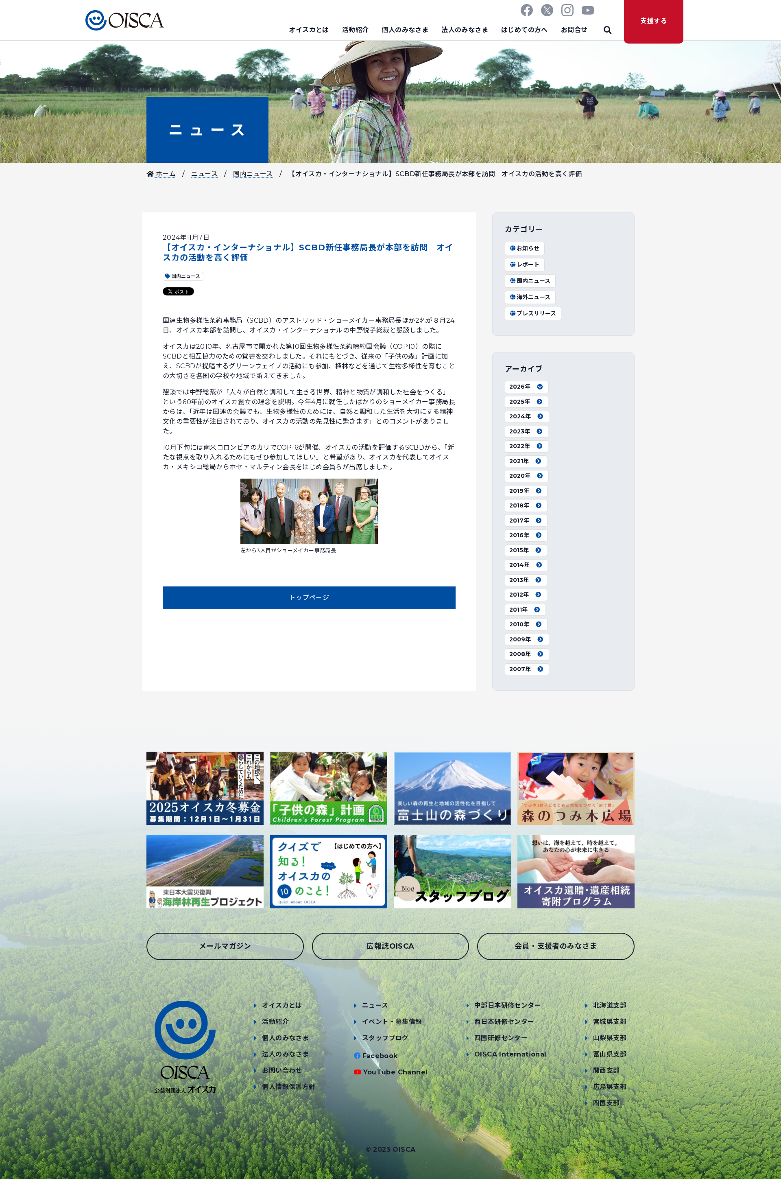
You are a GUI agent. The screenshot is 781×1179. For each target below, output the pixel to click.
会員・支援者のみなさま (556, 946)
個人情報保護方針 (288, 1087)
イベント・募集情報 (392, 1022)
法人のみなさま (464, 30)
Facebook (380, 1056)
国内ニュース (253, 174)
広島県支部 (609, 1087)
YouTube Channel (395, 1072)
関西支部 (606, 1070)
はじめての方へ (524, 30)
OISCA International (510, 1054)
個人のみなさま (405, 30)
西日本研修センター (504, 1022)
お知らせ (528, 248)
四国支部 (606, 1103)
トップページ (309, 598)
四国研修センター (501, 1038)
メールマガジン (225, 946)
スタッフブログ (385, 1038)
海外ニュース (533, 297)
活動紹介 (355, 30)
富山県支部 (609, 1054)
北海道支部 (609, 1005)
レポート (528, 264)
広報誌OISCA (390, 946)
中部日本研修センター (507, 1005)
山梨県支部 (609, 1038)
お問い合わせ (282, 1070)
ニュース (207, 130)
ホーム (165, 174)
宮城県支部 (609, 1022)
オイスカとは (309, 30)
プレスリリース (536, 313)
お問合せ (574, 30)
